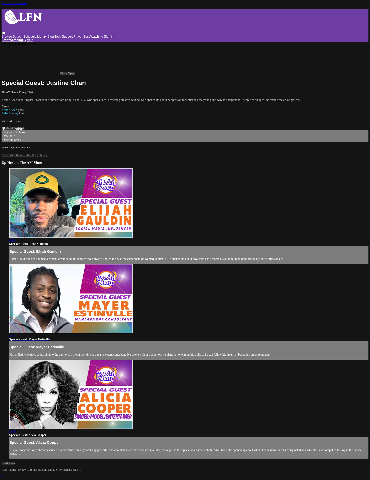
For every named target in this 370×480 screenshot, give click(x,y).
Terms (12, 469)
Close (64, 73)
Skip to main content (14, 3)
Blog (50, 36)
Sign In (28, 40)
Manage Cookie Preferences (54, 469)
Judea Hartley (10, 113)
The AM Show (9, 92)
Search (18, 36)
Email (20, 128)
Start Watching (93, 36)
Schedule (29, 36)
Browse (7, 36)
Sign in (109, 36)
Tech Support (64, 36)
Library (42, 36)
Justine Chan (10, 110)
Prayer (77, 36)
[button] (3, 33)
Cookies (32, 469)
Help (5, 469)
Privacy (22, 469)
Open (71, 73)
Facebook (8, 128)
